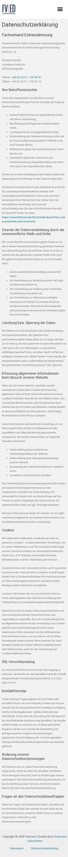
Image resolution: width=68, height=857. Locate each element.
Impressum (17, 848)
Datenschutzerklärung (44, 848)
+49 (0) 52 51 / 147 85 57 (26, 77)
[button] (60, 9)
